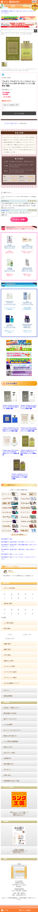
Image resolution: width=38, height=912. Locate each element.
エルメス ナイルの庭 (9, 268)
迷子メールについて (10, 719)
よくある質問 (8, 724)
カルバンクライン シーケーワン (10, 302)
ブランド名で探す (9, 588)
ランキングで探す (9, 666)
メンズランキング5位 (27, 304)
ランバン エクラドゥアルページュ (9, 245)
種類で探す (7, 649)
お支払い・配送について (11, 707)
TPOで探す (21, 542)
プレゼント (7, 769)
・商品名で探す (7, 603)
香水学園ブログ (9, 764)
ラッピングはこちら (10, 123)
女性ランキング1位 (9, 247)
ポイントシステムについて (12, 730)
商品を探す (16, 2)
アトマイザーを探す (10, 672)
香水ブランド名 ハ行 (15, 11)
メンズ (32, 542)
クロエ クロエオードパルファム (27, 245)
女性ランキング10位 (27, 270)
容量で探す (21, 549)
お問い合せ (7, 775)
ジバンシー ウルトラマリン (9, 325)
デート (27, 542)
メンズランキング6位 (9, 327)
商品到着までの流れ (10, 713)
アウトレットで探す (10, 677)
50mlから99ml (29, 549)
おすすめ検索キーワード (12, 683)
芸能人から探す (9, 660)
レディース (27, 634)
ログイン (6, 690)
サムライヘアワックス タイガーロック (27, 325)
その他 (3, 617)
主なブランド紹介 (9, 752)
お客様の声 (7, 758)
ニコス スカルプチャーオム (27, 302)
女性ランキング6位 (9, 270)
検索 (35, 30)
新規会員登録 (8, 696)
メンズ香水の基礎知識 (11, 741)
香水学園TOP (5, 11)
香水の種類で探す (23, 545)
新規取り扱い (27, 327)
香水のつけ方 (8, 747)
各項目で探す (13, 542)
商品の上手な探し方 (10, 736)
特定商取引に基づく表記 (11, 781)
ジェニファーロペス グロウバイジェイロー (27, 268)
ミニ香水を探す (9, 623)
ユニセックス (9, 638)
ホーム (6, 2)
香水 (11, 539)
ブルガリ (24, 11)
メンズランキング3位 (9, 304)
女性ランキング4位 (27, 247)
